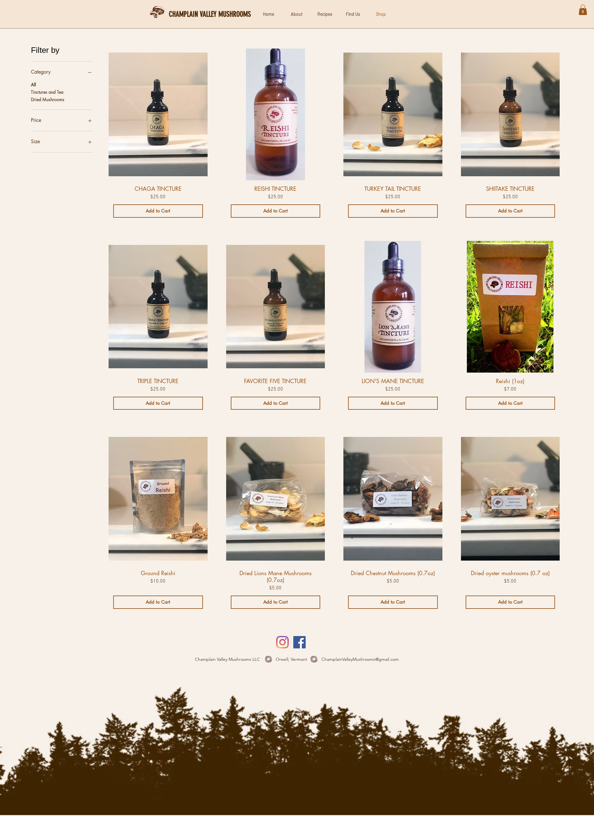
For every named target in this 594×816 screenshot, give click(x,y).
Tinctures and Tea (47, 92)
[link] (583, 10)
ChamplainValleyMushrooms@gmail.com (360, 659)
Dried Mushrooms (47, 99)
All (33, 85)
